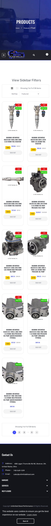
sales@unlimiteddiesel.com (23, 474)
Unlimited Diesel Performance (22, 506)
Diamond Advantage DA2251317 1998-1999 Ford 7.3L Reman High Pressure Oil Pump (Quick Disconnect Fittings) (12, 398)
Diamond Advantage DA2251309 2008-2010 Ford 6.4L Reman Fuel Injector (13, 204)
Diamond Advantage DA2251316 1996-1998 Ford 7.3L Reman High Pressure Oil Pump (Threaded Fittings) (38, 334)
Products (27, 28)
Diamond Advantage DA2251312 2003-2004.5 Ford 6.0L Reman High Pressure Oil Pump (38, 269)
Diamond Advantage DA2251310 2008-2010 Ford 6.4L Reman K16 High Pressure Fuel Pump (38, 205)
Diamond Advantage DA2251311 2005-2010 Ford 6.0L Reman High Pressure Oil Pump (13, 269)
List (17, 88)
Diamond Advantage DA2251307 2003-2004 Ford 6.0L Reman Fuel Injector (13, 140)
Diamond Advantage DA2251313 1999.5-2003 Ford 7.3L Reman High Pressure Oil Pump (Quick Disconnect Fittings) (12, 334)
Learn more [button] (32, 515)
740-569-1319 (19, 470)
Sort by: (15, 94)
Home (17, 28)
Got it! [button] (25, 521)
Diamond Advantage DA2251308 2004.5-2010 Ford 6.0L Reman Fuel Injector (38, 141)
